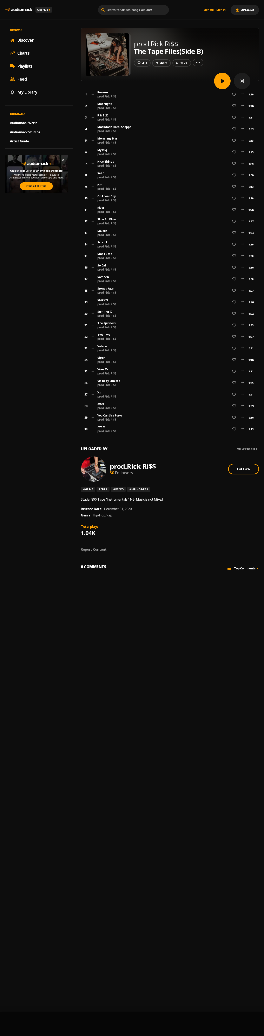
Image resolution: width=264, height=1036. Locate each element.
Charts (23, 53)
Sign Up (209, 10)
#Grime (88, 489)
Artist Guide (19, 141)
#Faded (118, 489)
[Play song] (222, 81)
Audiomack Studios (25, 132)
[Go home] (18, 10)
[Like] (234, 94)
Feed (22, 79)
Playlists (25, 66)
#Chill (103, 489)
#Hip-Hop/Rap (138, 489)
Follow (243, 469)
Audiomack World (24, 122)
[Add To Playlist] (93, 94)
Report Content (94, 549)
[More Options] (242, 94)
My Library (27, 92)
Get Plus (43, 10)
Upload (247, 9)
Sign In (220, 10)
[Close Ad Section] (63, 160)
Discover (25, 40)
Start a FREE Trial (36, 186)
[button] (169, 94)
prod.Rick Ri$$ (106, 96)
